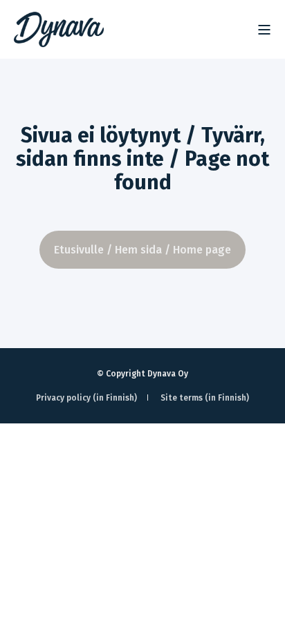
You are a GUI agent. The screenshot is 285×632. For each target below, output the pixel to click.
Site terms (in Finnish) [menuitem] (204, 398)
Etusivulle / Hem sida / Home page (142, 249)
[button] (257, 604)
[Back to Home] (59, 30)
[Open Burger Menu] (264, 29)
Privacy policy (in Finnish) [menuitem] (86, 398)
